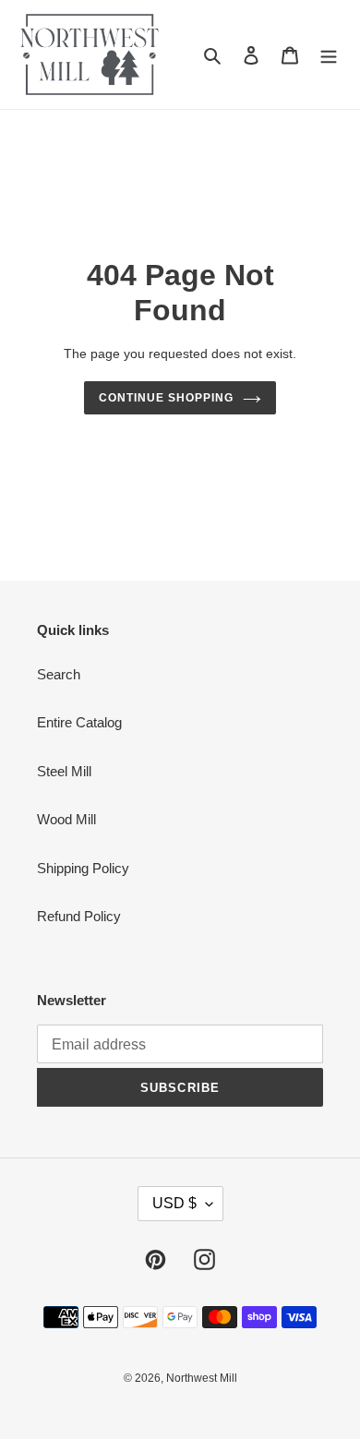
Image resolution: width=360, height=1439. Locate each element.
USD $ (174, 1203)
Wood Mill (66, 819)
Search (58, 674)
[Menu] (328, 55)
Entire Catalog (79, 722)
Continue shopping (166, 397)
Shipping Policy (83, 868)
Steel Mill (64, 771)
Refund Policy (79, 916)
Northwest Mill (201, 1378)
